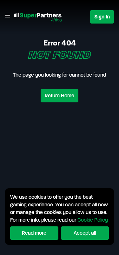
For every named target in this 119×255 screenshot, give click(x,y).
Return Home (59, 96)
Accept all (85, 233)
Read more (34, 233)
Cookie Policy (92, 220)
